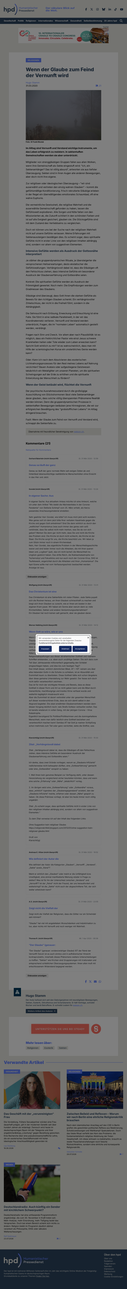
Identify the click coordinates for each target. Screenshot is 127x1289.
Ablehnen (65, 649)
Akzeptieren (80, 649)
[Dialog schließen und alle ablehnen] (88, 636)
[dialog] (63, 644)
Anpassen (45, 649)
